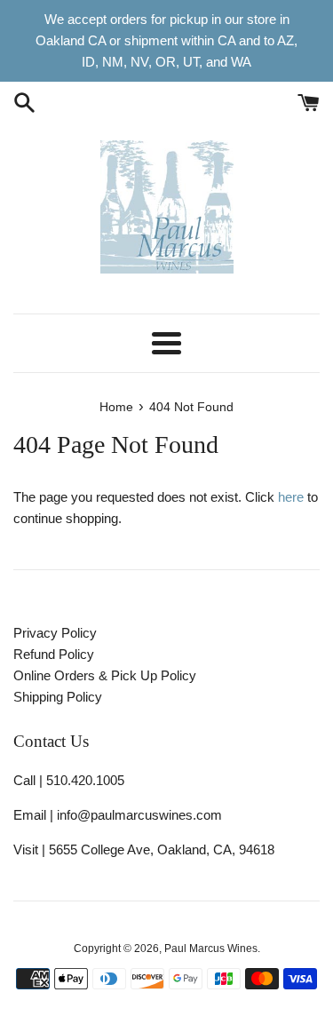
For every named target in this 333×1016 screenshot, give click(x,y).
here (291, 496)
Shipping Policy (57, 696)
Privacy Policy (55, 632)
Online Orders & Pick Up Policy (104, 675)
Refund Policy (53, 654)
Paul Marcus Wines (211, 948)
